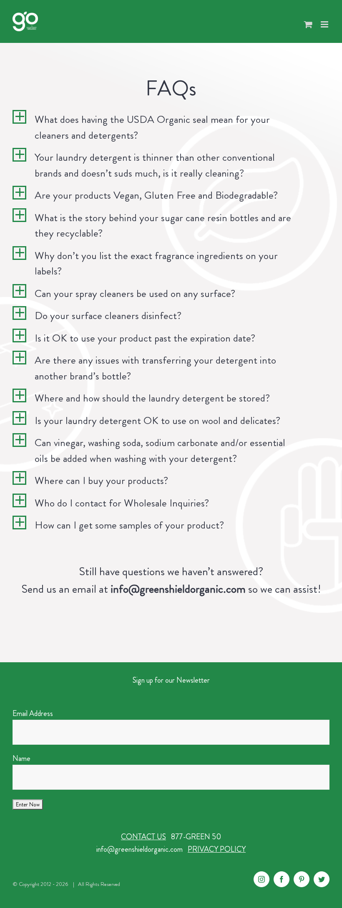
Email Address (33, 713)
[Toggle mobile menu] (325, 24)
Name (21, 758)
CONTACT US (143, 836)
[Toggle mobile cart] (308, 24)
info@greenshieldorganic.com (139, 849)
